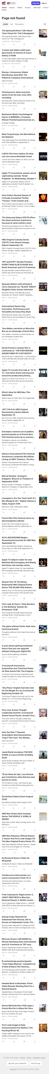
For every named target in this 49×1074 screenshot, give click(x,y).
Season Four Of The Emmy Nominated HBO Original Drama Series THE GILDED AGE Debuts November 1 (17, 585)
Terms (29, 1058)
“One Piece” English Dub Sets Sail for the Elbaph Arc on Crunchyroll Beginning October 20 (18, 690)
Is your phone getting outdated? (14, 654)
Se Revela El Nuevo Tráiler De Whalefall (15, 859)
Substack (13, 1069)
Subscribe (35, 3)
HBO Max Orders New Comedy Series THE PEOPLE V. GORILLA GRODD (16, 816)
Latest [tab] (5, 24)
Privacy (22, 1058)
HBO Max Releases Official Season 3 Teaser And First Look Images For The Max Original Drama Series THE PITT (19, 839)
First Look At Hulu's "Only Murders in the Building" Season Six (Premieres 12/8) (18, 607)
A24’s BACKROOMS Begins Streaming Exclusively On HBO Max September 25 (19, 540)
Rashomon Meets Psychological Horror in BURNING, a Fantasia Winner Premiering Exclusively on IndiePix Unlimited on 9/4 (18, 117)
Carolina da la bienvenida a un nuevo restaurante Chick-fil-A (16, 876)
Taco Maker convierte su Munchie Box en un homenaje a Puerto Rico (18, 329)
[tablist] (13, 24)
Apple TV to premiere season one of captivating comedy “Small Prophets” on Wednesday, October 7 (19, 176)
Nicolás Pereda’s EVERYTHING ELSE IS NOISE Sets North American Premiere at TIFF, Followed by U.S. (17, 271)
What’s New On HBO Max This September (16, 393)
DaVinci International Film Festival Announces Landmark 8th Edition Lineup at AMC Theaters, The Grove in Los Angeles (19, 457)
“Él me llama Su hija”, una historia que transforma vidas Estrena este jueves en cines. (18, 777)
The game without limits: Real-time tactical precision (18, 627)
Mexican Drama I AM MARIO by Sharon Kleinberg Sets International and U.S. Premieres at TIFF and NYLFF (19, 942)
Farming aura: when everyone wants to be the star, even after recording (17, 95)
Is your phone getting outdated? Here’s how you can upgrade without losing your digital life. (17, 648)
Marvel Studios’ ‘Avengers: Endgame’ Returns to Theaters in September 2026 (17, 479)
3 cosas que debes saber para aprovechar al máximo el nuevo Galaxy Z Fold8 (17, 53)
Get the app (35, 1063)
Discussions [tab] (19, 24)
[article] (24, 37)
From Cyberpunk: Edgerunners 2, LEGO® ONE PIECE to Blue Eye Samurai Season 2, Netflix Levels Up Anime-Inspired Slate (19, 897)
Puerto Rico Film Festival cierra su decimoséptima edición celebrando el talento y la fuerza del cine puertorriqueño (18, 525)
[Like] (3, 44)
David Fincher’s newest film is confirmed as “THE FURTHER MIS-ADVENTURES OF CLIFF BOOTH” (18, 351)
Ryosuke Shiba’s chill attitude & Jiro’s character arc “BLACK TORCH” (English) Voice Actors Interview (19, 287)
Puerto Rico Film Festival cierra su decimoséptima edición (18, 519)
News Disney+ (7, 81)
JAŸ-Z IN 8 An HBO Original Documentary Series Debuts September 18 (15, 412)
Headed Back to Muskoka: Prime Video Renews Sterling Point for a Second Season (18, 986)
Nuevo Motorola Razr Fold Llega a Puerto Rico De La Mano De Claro (18, 1006)
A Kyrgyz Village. (8, 123)
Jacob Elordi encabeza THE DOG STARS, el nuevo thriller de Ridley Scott (17, 755)
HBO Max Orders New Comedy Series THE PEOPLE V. (18, 823)
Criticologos (16, 41)
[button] (4, 7)
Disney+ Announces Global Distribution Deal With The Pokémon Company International (17, 75)
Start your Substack (18, 1063)
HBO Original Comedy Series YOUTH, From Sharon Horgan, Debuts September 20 (16, 242)
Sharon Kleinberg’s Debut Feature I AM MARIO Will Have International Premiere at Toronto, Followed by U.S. (19, 948)
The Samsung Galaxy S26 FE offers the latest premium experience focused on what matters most (18, 220)
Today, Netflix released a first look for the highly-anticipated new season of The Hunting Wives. (18, 1034)
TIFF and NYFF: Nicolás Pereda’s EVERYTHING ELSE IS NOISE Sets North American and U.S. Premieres (18, 265)
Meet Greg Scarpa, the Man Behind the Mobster (18, 135)
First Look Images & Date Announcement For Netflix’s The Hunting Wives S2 (17, 1028)
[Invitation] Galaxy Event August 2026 (17, 797)
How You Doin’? (8, 741)
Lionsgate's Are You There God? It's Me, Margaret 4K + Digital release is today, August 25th (19, 501)
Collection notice (39, 1058)
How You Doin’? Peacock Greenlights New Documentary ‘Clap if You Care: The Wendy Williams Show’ (16, 735)
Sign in (44, 3)
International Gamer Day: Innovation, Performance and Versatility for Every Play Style (16, 309)
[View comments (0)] (13, 44)
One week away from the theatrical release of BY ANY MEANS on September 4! (18, 141)
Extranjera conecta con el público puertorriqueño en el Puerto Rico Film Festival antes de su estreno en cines (19, 434)
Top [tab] (11, 24)
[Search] (45, 24)
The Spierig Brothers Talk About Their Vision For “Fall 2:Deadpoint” (18, 32)
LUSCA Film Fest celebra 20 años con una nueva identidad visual (18, 155)
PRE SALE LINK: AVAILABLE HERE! (15, 507)
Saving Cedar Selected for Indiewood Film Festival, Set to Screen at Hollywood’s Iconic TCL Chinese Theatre (17, 920)
